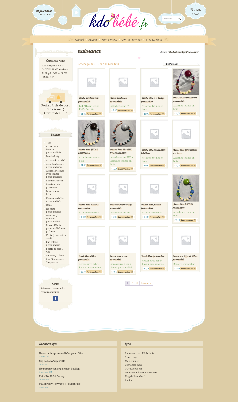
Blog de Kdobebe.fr (135, 376)
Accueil (79, 39)
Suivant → (146, 283)
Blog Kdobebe (154, 39)
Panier (128, 380)
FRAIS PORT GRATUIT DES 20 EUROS (60, 384)
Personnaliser (93, 114)
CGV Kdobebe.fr (133, 368)
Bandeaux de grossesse (53, 186)
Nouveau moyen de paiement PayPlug (59, 368)
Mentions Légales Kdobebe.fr (141, 372)
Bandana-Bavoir (55, 180)
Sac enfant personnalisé (53, 243)
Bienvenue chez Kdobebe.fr (139, 353)
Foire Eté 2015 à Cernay (51, 376)
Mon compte (109, 39)
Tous (49, 142)
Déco (49, 204)
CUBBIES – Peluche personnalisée (53, 149)
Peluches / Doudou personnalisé (53, 218)
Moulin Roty (52, 156)
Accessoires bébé (55, 160)
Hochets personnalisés (53, 210)
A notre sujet (132, 357)
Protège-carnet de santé (56, 237)
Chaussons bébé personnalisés (55, 200)
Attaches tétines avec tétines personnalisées (55, 173)
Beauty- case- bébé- (53, 193)
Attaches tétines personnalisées (55, 165)
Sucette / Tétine (55, 255)
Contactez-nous (131, 39)
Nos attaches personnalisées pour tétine (61, 353)
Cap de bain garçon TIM (52, 361)
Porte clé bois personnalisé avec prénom (56, 228)
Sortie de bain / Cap (54, 250)
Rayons (92, 39)
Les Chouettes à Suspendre (55, 261)
